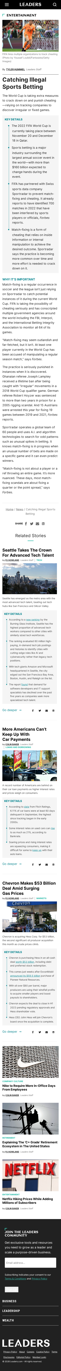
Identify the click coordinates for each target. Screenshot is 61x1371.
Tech (39, 560)
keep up (37, 850)
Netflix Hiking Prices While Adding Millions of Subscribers (27, 1201)
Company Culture (12, 1081)
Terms (54, 1351)
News (19, 509)
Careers (30, 1351)
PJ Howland (12, 560)
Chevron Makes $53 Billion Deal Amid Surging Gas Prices (29, 888)
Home (9, 509)
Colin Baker (12, 744)
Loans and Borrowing (18, 747)
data (26, 806)
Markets (41, 898)
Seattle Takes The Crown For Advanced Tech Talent (28, 553)
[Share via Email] (37, 524)
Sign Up (11, 1289)
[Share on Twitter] (32, 524)
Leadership (11, 1311)
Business (9, 1301)
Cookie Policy (42, 1351)
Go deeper (9, 710)
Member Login (39, 1357)
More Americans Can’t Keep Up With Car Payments (24, 734)
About (22, 1351)
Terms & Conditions (15, 1278)
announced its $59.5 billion (25, 975)
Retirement (8, 1138)
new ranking (33, 619)
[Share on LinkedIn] (43, 524)
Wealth (8, 1320)
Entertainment (21, 15)
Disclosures (8, 1357)
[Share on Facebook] (26, 524)
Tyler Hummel (15, 69)
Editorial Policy (23, 1357)
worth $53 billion (25, 961)
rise (53, 828)
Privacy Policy (39, 1278)
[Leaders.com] (30, 4)
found (24, 684)
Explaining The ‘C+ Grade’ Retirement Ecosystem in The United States (29, 1144)
